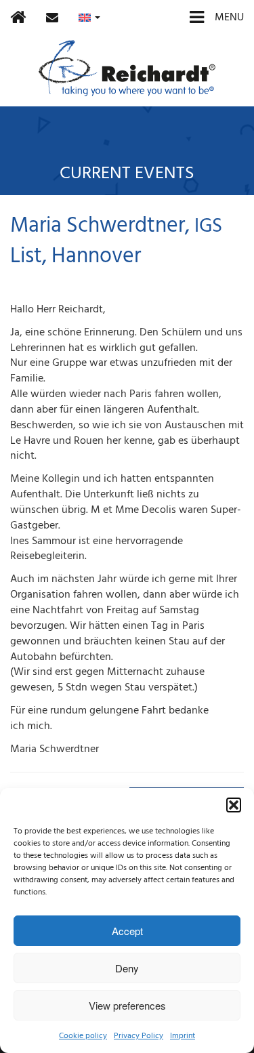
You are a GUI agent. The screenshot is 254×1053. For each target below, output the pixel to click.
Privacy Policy (138, 1035)
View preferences (127, 1005)
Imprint (182, 1035)
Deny (127, 968)
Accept (127, 931)
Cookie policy (83, 1035)
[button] (233, 805)
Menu (228, 17)
